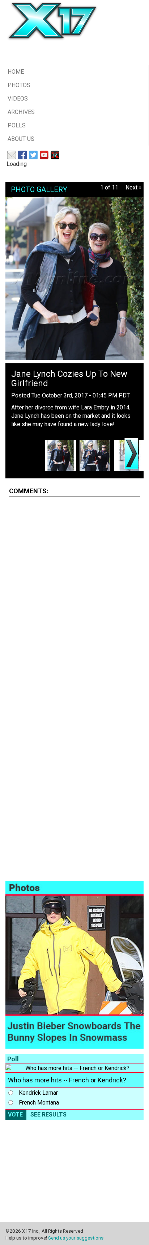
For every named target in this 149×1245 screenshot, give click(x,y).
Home (16, 71)
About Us (21, 138)
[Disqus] (74, 593)
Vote (15, 1114)
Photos (19, 85)
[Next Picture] (131, 453)
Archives (21, 112)
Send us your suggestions (75, 1238)
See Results (48, 1114)
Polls (17, 125)
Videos (18, 98)
